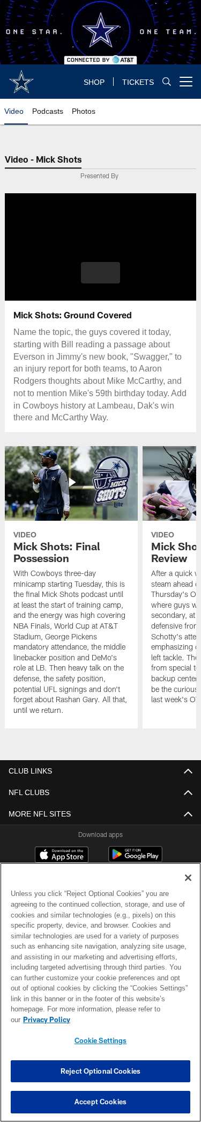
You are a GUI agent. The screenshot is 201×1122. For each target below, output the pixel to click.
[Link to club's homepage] (21, 77)
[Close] (188, 888)
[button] (100, 272)
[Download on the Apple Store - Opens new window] (61, 856)
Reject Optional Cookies (100, 1071)
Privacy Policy (129, 1019)
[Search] (166, 82)
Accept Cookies (100, 1101)
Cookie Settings (101, 1040)
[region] (100, 997)
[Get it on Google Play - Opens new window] (135, 860)
